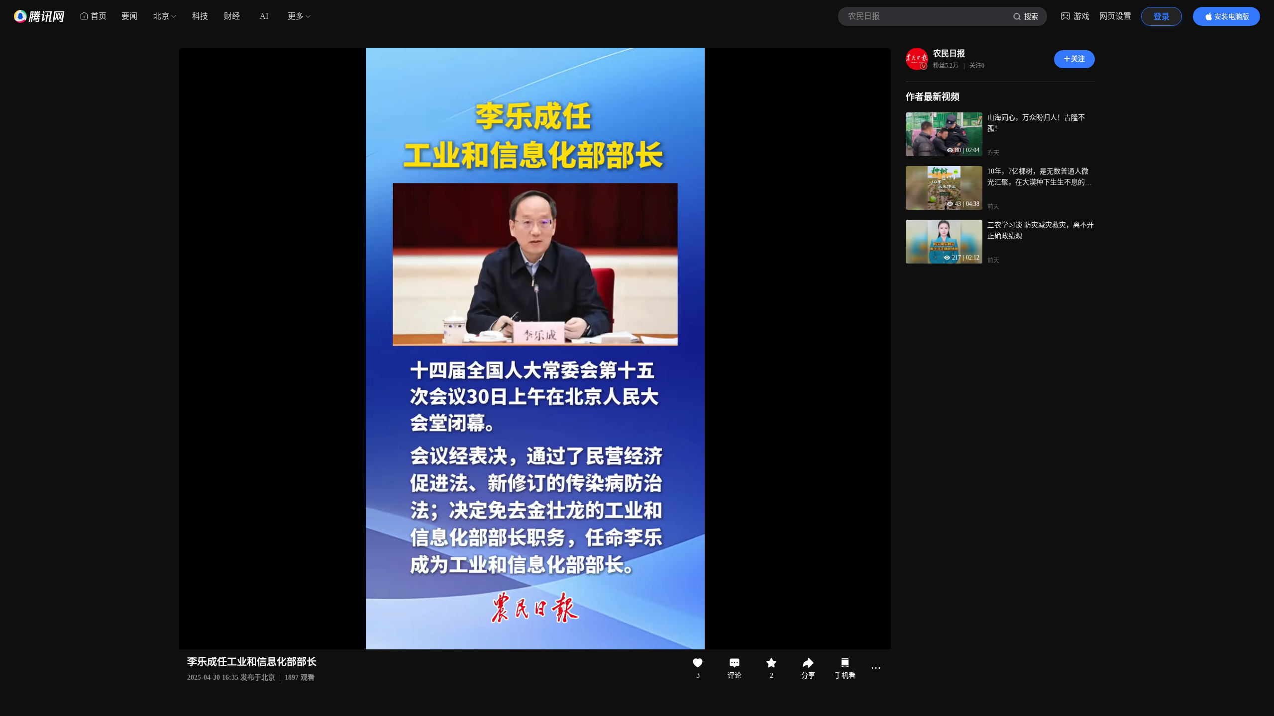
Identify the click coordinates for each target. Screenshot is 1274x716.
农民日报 (949, 53)
